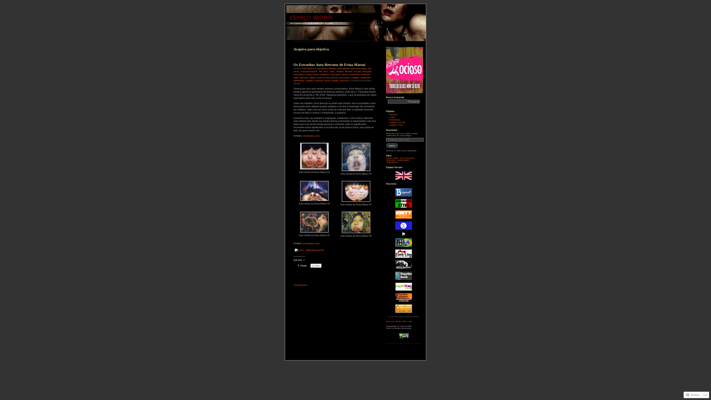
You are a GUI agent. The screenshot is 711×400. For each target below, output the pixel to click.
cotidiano (340, 71)
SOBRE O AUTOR (397, 122)
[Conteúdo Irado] (403, 246)
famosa (345, 74)
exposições (335, 74)
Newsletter (392, 130)
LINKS (392, 117)
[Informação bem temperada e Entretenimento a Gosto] (403, 196)
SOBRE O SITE (396, 125)
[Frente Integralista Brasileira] (403, 229)
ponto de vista (323, 77)
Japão (296, 77)
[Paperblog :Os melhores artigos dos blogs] (403, 290)
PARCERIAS (395, 120)
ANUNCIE (393, 115)
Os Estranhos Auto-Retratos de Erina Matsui (329, 65)
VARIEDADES (403, 160)
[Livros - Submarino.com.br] (309, 250)
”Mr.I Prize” (324, 71)
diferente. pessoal (353, 71)
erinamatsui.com (311, 136)
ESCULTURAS (392, 158)
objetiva (312, 77)
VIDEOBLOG (392, 162)
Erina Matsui (299, 74)
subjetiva (310, 80)
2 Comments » (300, 285)
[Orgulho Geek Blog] (403, 279)
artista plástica (343, 68)
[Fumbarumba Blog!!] (403, 235)
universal (344, 80)
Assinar (392, 146)
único (332, 71)
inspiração (365, 74)
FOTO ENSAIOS (407, 158)
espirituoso (324, 74)
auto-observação (358, 68)
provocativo (344, 77)
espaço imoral (312, 74)
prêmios (334, 77)
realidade (355, 77)
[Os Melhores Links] (403, 312)
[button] (314, 157)
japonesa (304, 77)
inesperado (355, 74)
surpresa (319, 80)
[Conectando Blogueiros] (403, 218)
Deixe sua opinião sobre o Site (399, 321)
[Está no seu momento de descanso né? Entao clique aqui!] (404, 93)
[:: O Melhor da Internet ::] (403, 257)
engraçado (366, 71)
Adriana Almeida (328, 68)
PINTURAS (307, 68)
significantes (299, 80)
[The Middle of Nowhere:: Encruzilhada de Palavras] (403, 301)
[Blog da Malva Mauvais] (403, 268)
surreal (327, 80)
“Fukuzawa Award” (309, 71)
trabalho (335, 80)
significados (365, 77)
